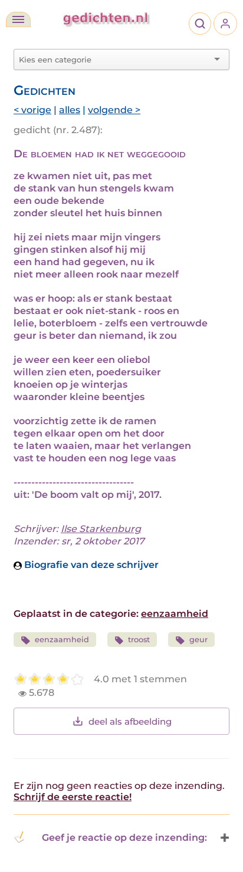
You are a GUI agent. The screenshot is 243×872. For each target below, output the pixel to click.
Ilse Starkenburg (101, 528)
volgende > (114, 109)
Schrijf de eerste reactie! (73, 796)
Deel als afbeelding (130, 721)
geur (198, 639)
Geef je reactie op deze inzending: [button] (124, 837)
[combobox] (114, 59)
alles (69, 109)
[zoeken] (200, 23)
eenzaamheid (174, 613)
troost (139, 639)
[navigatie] (18, 19)
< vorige (32, 109)
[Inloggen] (225, 23)
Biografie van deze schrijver (90, 564)
